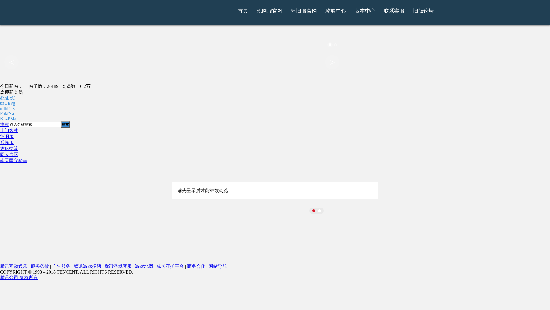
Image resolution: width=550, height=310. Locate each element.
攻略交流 (9, 148)
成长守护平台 (170, 266)
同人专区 (9, 154)
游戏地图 (144, 266)
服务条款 (40, 266)
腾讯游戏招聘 (87, 266)
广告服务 (61, 266)
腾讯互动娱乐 (14, 266)
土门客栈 (9, 130)
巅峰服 (7, 142)
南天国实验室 (14, 160)
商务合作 (196, 266)
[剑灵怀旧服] (181, 15)
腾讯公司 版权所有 (19, 277)
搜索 (4, 124)
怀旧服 (7, 136)
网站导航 (218, 266)
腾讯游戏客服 (118, 266)
